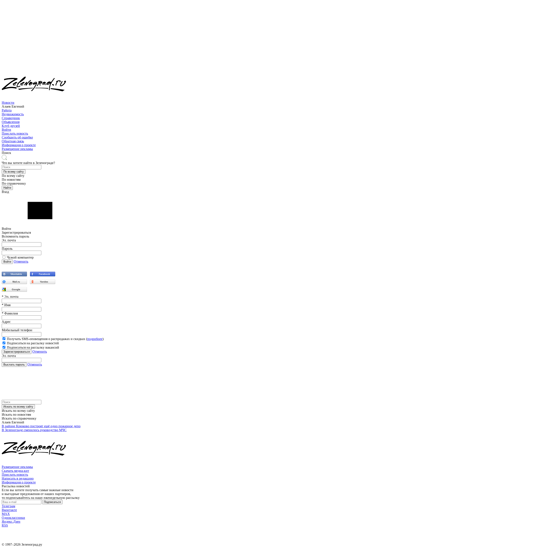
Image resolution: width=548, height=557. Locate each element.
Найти (7, 187)
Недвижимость (13, 114)
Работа (7, 110)
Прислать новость (15, 133)
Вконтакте (9, 510)
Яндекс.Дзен (11, 521)
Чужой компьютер (20, 257)
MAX (6, 514)
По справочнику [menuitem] (14, 183)
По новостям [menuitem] (11, 179)
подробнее (95, 339)
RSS (5, 525)
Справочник (11, 118)
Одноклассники (13, 517)
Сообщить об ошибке (17, 137)
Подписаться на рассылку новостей (33, 343)
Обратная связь (13, 141)
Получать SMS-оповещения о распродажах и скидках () (55, 339)
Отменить (21, 261)
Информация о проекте (19, 145)
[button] (13, 171)
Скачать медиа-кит (15, 471)
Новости (8, 102)
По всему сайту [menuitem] (13, 176)
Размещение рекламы (17, 149)
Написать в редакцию (18, 478)
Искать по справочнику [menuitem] (19, 418)
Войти (6, 129)
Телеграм (8, 506)
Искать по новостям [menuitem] (16, 414)
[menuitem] (274, 104)
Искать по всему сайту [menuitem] (18, 410)
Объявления (10, 122)
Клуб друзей (11, 126)
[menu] (274, 116)
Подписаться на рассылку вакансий (33, 347)
